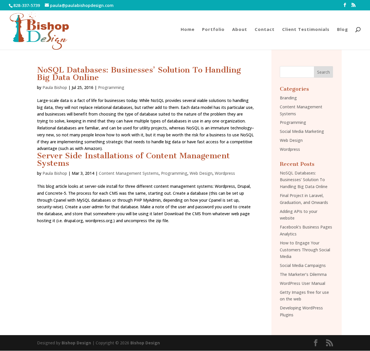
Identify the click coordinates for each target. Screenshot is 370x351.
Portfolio (213, 29)
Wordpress (225, 173)
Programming (111, 87)
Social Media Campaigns (303, 265)
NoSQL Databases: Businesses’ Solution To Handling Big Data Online (139, 73)
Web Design (201, 173)
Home (188, 29)
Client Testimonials (306, 29)
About (239, 29)
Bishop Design (76, 343)
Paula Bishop (54, 87)
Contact (265, 29)
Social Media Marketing (302, 131)
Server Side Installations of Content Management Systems (133, 159)
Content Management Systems (129, 173)
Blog (342, 29)
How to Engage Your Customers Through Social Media (305, 249)
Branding (288, 98)
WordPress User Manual (302, 283)
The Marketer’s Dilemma (303, 274)
